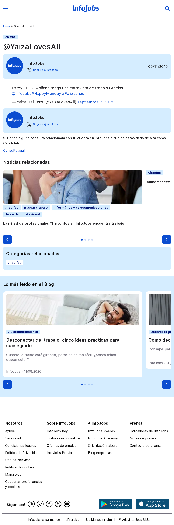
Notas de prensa (143, 438)
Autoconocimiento (23, 332)
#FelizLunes (73, 93)
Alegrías (10, 36)
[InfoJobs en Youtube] (67, 504)
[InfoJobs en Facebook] (49, 504)
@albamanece (158, 182)
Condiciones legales (20, 446)
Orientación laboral (103, 446)
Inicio (6, 26)
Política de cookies (19, 467)
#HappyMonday (46, 93)
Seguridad (13, 438)
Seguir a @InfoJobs (45, 69)
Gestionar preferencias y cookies (23, 484)
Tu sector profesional (22, 214)
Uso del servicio (17, 460)
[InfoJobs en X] (58, 504)
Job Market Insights (99, 519)
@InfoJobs (22, 93)
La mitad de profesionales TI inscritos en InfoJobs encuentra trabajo (63, 223)
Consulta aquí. (14, 150)
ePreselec (72, 519)
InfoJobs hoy (57, 431)
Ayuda (10, 431)
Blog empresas (100, 453)
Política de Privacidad (21, 453)
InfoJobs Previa (59, 453)
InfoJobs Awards (101, 431)
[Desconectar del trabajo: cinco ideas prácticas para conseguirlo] (72, 324)
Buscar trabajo (36, 208)
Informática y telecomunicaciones (81, 208)
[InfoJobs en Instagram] (32, 504)
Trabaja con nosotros (63, 438)
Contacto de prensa (145, 446)
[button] (7, 239)
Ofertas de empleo (62, 446)
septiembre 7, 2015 (95, 102)
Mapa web (13, 474)
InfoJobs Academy (103, 438)
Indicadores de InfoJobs (149, 431)
